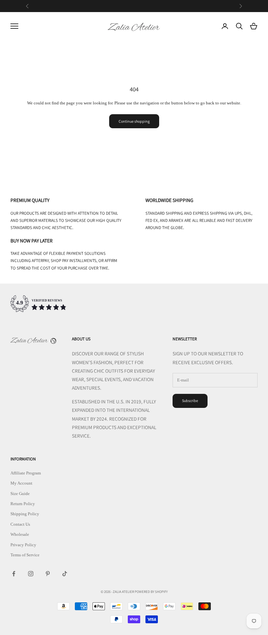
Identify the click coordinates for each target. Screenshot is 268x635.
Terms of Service (25, 554)
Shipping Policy (24, 513)
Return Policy (22, 503)
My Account (21, 483)
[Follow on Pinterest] (47, 573)
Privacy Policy (23, 544)
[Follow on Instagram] (30, 573)
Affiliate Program (25, 473)
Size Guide (20, 493)
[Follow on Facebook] (13, 573)
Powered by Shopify (151, 591)
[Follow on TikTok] (64, 573)
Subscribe (190, 400)
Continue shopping (134, 121)
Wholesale (19, 534)
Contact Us (20, 524)
